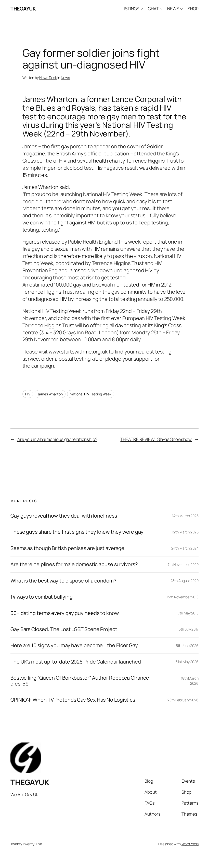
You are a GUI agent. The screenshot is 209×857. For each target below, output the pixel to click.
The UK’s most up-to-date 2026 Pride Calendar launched (75, 662)
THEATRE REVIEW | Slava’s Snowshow (156, 439)
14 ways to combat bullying (41, 597)
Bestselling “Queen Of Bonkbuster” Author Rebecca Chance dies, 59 (79, 681)
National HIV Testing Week (91, 394)
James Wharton (50, 394)
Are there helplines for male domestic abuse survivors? (74, 564)
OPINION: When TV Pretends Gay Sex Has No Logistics (72, 700)
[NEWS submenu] (181, 8)
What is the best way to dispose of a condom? (63, 581)
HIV (28, 394)
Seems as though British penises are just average (67, 548)
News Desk (48, 77)
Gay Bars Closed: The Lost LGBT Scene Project (63, 629)
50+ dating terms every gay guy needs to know (64, 613)
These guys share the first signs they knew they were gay (76, 532)
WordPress (190, 843)
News (65, 77)
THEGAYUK (23, 8)
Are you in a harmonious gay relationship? (57, 439)
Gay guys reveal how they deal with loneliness (63, 516)
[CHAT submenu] (161, 8)
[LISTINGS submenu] (141, 8)
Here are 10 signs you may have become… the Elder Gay (74, 645)
